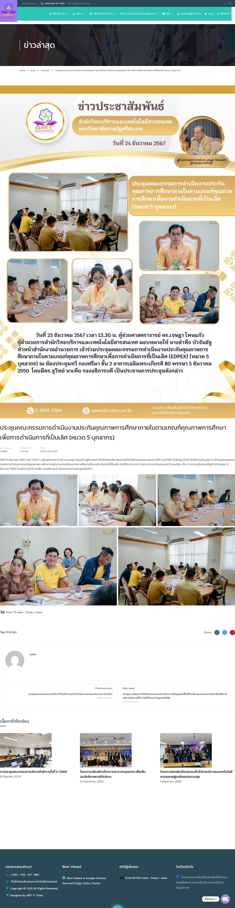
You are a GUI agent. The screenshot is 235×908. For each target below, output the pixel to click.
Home (22, 70)
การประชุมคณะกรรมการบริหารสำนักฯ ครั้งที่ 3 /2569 (33, 771)
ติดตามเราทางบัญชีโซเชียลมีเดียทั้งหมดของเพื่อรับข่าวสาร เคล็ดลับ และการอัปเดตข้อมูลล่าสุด (201, 882)
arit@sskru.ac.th (80, 3)
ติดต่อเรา (225, 14)
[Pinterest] (232, 632)
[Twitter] (224, 632)
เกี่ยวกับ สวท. (59, 14)
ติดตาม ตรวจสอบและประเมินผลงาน (138, 14)
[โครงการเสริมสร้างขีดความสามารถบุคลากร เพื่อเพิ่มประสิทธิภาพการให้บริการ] (106, 750)
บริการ (79, 14)
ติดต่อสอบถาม (29, 3)
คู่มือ (168, 14)
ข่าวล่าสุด (45, 70)
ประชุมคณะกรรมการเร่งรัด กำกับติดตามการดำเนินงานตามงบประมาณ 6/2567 (70, 694)
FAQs (211, 14)
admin (3, 451)
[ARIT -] (8, 11)
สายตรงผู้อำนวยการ (191, 14)
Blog (33, 70)
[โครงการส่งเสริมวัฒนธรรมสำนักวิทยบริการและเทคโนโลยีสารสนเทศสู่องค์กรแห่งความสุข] (186, 750)
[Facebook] (217, 632)
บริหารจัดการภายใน (103, 14)
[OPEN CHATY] (225, 899)
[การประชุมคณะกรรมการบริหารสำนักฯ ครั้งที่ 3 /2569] (26, 750)
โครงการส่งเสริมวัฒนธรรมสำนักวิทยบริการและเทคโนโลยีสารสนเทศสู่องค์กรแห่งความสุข (196, 774)
